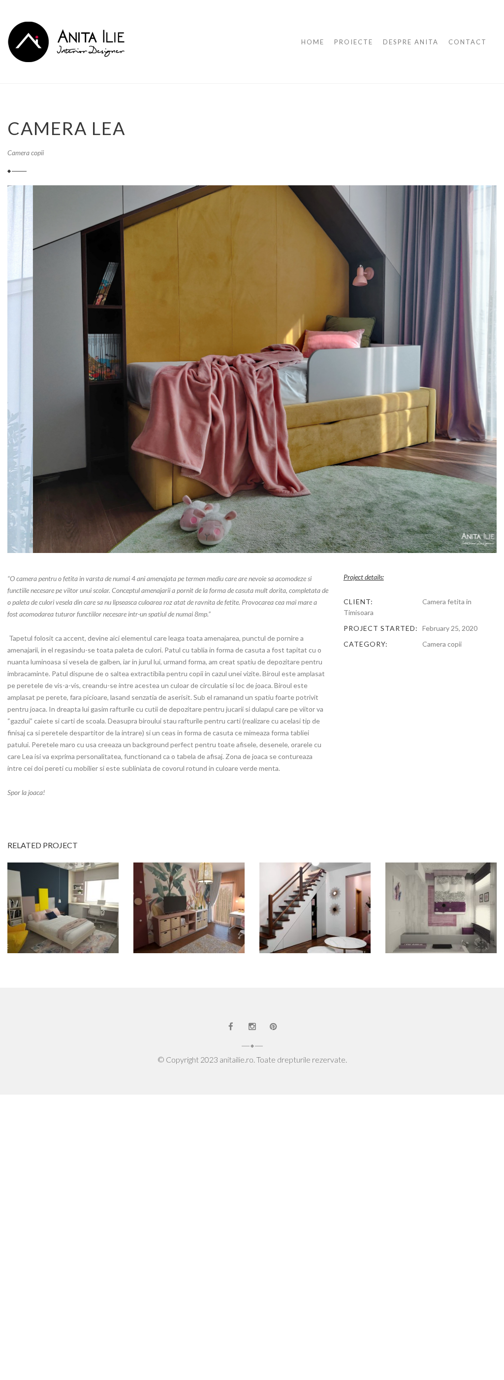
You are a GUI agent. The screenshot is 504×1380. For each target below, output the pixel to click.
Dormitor (315, 911)
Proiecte (353, 42)
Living (302, 922)
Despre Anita (411, 42)
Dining (403, 917)
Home (312, 42)
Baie (32, 906)
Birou (275, 900)
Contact (467, 42)
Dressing (63, 917)
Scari (330, 922)
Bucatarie (312, 900)
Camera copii (25, 152)
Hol (348, 911)
